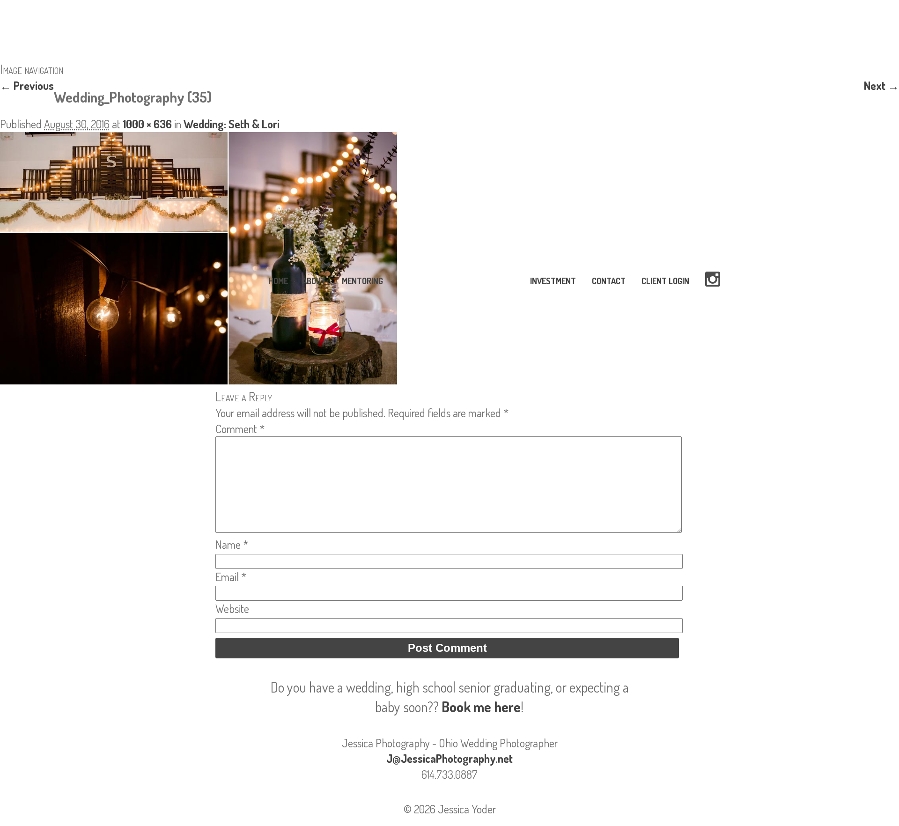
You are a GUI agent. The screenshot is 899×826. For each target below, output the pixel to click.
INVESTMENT (553, 281)
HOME (278, 281)
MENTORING (362, 281)
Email (230, 576)
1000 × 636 (147, 124)
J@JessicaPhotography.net (449, 758)
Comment (240, 428)
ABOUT (314, 281)
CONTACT (609, 281)
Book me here (481, 706)
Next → (881, 85)
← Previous (27, 85)
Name (231, 544)
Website (232, 608)
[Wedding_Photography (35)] (198, 380)
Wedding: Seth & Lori (232, 124)
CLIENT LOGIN (665, 281)
